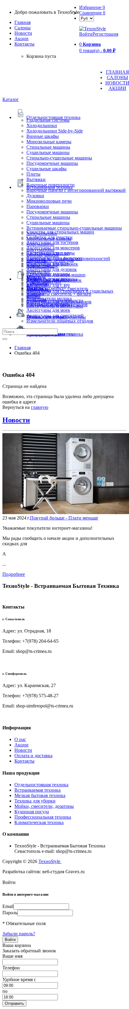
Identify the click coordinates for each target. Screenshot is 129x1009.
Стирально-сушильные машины (59, 157)
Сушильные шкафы (46, 168)
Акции (21, 744)
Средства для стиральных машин (60, 231)
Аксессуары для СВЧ (48, 285)
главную (39, 407)
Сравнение (92, 12)
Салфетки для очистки (49, 237)
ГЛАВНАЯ (117, 72)
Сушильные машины (48, 152)
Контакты (24, 43)
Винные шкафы (42, 136)
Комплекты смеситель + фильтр (58, 293)
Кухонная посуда (31, 811)
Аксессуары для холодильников (59, 301)
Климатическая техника (39, 822)
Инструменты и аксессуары (54, 305)
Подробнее (13, 574)
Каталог (10, 99)
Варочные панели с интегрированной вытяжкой (76, 190)
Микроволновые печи (49, 201)
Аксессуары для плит (48, 253)
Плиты (33, 174)
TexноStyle (50, 861)
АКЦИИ (117, 88)
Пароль (9, 912)
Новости (23, 33)
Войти (85, 34)
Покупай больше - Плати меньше (64, 517)
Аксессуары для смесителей (55, 315)
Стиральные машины (48, 147)
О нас (20, 739)
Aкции (21, 38)
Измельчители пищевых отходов (59, 320)
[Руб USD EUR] (86, 18)
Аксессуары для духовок (51, 269)
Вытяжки (36, 179)
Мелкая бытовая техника (39, 795)
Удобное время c (19, 979)
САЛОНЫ (117, 77)
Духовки (35, 195)
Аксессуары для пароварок (54, 280)
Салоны (22, 27)
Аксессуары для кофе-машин (56, 274)
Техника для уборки (35, 800)
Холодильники (41, 125)
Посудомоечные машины (52, 163)
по (5, 991)
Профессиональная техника (42, 817)
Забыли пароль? (18, 933)
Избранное (92, 7)
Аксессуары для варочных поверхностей (68, 258)
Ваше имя (12, 956)
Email (8, 906)
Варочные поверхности (50, 184)
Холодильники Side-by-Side (54, 130)
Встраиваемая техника (37, 790)
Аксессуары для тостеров (52, 242)
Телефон (11, 967)
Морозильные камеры (48, 141)
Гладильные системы (48, 120)
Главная (22, 22)
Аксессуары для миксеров (53, 247)
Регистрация (105, 34)
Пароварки (37, 206)
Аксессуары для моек (48, 310)
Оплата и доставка (33, 755)
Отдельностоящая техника (41, 784)
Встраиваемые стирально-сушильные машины (74, 228)
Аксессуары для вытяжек (52, 263)
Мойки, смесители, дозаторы (44, 806)
